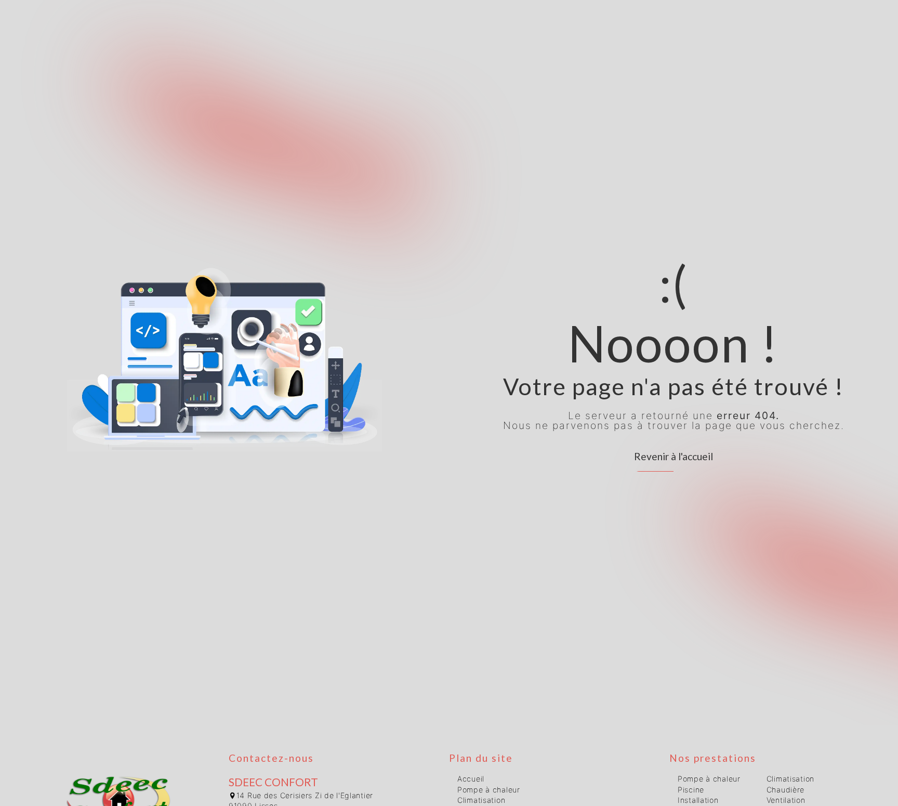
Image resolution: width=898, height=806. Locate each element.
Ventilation (786, 800)
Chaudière (785, 789)
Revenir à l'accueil (673, 456)
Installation (698, 800)
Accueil (470, 778)
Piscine (691, 789)
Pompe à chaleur (488, 789)
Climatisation (481, 800)
